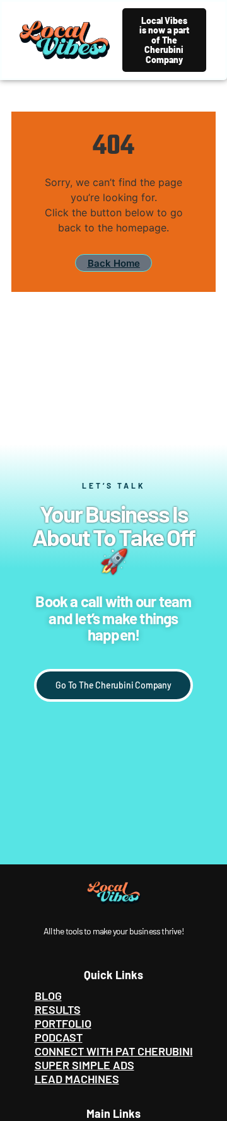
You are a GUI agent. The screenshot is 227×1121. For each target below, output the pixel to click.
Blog (48, 995)
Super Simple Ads (84, 1065)
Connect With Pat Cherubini (114, 1051)
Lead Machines (77, 1079)
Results (58, 1009)
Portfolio (63, 1023)
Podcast (59, 1037)
